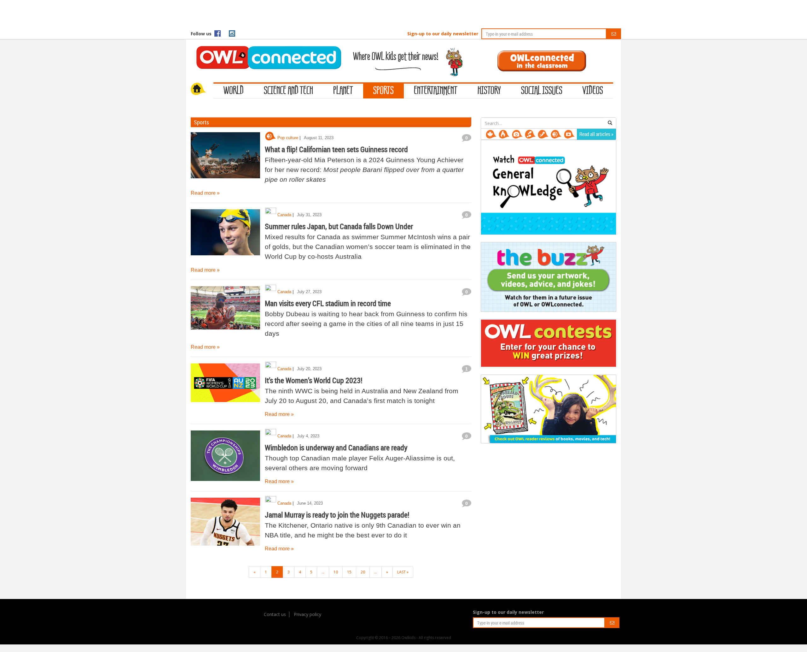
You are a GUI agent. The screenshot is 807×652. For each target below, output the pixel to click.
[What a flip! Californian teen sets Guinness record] (225, 157)
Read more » (205, 193)
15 (349, 572)
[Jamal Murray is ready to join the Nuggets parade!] (225, 523)
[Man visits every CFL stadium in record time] (225, 311)
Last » (403, 572)
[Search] (610, 123)
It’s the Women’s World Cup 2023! (314, 380)
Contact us (275, 614)
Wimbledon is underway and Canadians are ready (336, 447)
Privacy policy (307, 614)
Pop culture (287, 137)
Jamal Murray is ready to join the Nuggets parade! (337, 515)
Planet (343, 91)
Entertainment (435, 91)
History (489, 91)
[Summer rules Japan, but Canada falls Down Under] (225, 234)
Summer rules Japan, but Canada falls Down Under (339, 226)
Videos (593, 91)
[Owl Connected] (265, 49)
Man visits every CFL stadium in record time (328, 303)
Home (202, 89)
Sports (383, 91)
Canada (284, 214)
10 (336, 572)
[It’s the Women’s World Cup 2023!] (225, 388)
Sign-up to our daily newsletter (442, 34)
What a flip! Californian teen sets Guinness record (336, 149)
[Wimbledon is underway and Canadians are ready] (225, 455)
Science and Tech (288, 91)
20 (363, 572)
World (234, 91)
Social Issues (541, 91)
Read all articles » (596, 134)
